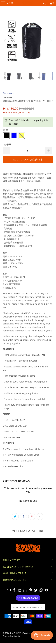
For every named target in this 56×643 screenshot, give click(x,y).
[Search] (44, 3)
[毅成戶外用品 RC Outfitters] (28, 3)
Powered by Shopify (11, 636)
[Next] (50, 41)
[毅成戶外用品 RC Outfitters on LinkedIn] (25, 590)
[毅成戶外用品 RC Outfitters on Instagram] (19, 590)
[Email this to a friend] (40, 516)
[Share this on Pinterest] (31, 516)
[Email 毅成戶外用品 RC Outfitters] (9, 590)
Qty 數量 (7, 144)
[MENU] (1, 3)
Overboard (8, 93)
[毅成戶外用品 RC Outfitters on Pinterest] (30, 590)
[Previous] (5, 41)
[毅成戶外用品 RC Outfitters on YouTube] (46, 590)
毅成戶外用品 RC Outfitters (21, 633)
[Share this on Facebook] (23, 516)
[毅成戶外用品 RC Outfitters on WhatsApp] (41, 590)
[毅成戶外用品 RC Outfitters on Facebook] (14, 590)
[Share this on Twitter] (15, 516)
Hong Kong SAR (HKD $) (26, 607)
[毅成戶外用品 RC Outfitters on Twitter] (36, 590)
